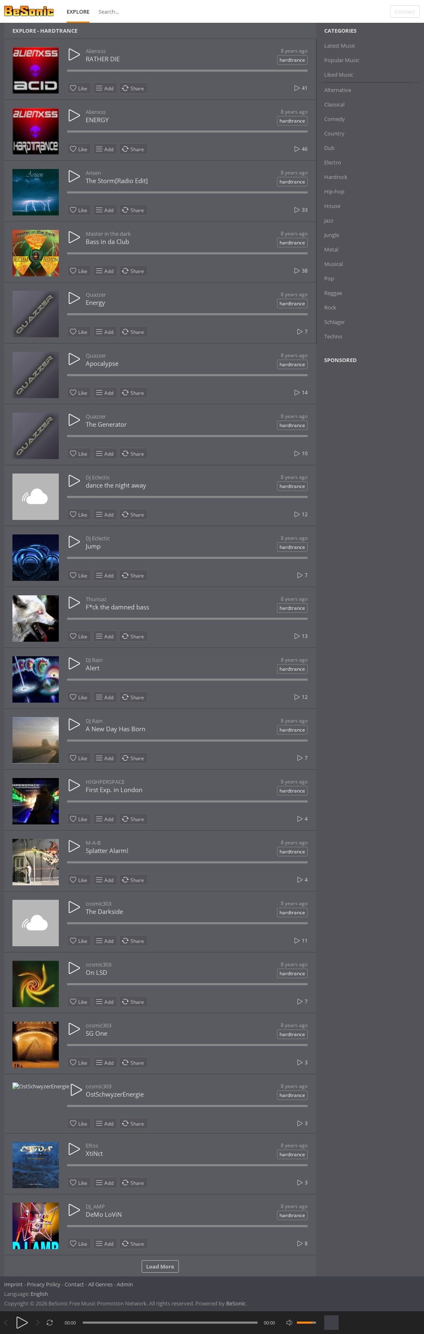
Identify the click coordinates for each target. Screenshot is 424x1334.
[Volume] (306, 1323)
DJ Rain (94, 660)
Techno (333, 336)
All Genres (100, 1284)
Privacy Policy (43, 1284)
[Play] (22, 1322)
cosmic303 (98, 903)
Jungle (331, 235)
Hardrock (335, 177)
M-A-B (93, 842)
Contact (74, 1284)
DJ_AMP (95, 1206)
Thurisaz (96, 599)
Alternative (337, 90)
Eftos (92, 1145)
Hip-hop (334, 191)
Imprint (13, 1284)
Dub (329, 148)
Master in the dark (108, 233)
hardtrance (292, 59)
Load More (160, 1266)
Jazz (328, 220)
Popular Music (341, 60)
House (332, 206)
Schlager (334, 322)
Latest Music (339, 45)
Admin (125, 1284)
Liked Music (338, 74)
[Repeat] (50, 1322)
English (39, 1294)
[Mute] (290, 1322)
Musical (333, 264)
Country (334, 133)
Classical (334, 104)
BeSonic (236, 1303)
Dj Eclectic (98, 477)
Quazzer (96, 294)
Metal (331, 249)
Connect (405, 11)
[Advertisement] (364, 437)
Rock (330, 307)
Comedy (334, 119)
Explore (78, 11)
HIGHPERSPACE (105, 781)
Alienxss (96, 51)
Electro (332, 162)
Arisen (93, 172)
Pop (329, 278)
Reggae (333, 293)
